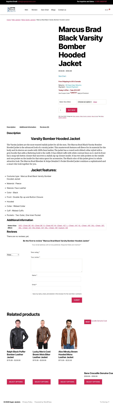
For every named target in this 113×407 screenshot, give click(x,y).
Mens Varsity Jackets (28, 20)
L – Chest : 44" (72, 225)
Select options (16, 382)
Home (9, 20)
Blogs (53, 10)
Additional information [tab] (28, 127)
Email (34, 284)
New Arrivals (95, 116)
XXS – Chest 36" (25, 225)
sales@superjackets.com (27, 1)
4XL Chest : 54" (38, 228)
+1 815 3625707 (101, 1)
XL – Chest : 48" (84, 225)
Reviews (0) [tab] (44, 127)
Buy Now (71, 110)
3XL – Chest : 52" (25, 228)
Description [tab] (11, 127)
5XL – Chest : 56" (51, 228)
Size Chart (45, 10)
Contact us (62, 10)
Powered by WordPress (43, 402)
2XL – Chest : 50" (97, 225)
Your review (35, 257)
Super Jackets (15, 402)
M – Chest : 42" (60, 225)
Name (34, 275)
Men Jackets (16, 20)
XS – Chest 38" (37, 225)
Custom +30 (63, 228)
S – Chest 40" (48, 225)
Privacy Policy (27, 402)
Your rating (35, 252)
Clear (95, 102)
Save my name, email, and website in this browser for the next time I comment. (57, 294)
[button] (26, 10)
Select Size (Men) (65, 102)
